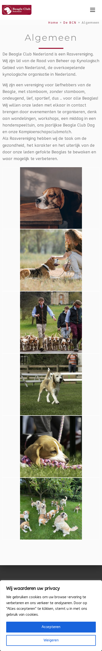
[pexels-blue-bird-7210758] (51, 259)
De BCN (69, 22)
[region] (51, 615)
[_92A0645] (51, 384)
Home (53, 22)
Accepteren (51, 627)
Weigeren (51, 640)
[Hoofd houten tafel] (51, 197)
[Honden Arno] (51, 508)
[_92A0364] (51, 446)
